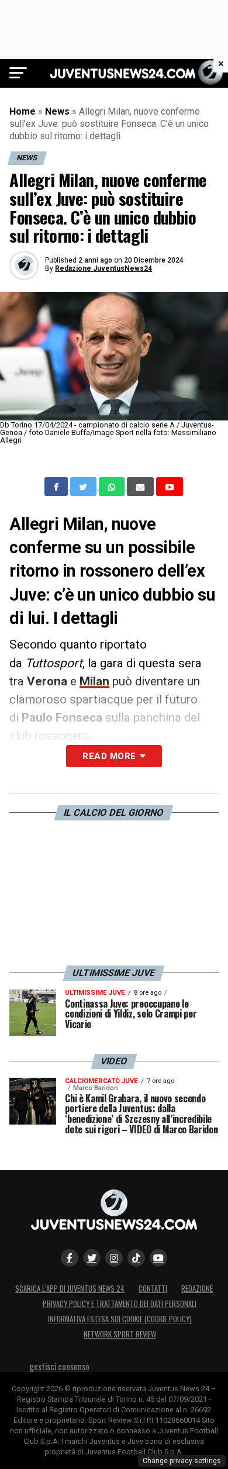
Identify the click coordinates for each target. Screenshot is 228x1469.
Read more (109, 756)
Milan (94, 681)
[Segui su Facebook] (69, 1258)
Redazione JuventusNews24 (103, 268)
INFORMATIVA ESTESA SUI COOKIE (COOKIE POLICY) (120, 1319)
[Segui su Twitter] (92, 1258)
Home (22, 111)
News (57, 111)
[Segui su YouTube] (158, 1258)
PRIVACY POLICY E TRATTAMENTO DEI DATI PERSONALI (119, 1303)
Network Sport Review (120, 1334)
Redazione (197, 1288)
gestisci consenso (59, 1366)
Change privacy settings (182, 1461)
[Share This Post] (113, 486)
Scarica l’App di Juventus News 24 (70, 1288)
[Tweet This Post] (84, 486)
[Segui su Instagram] (114, 1258)
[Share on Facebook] (57, 486)
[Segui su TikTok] (136, 1258)
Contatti (153, 1288)
